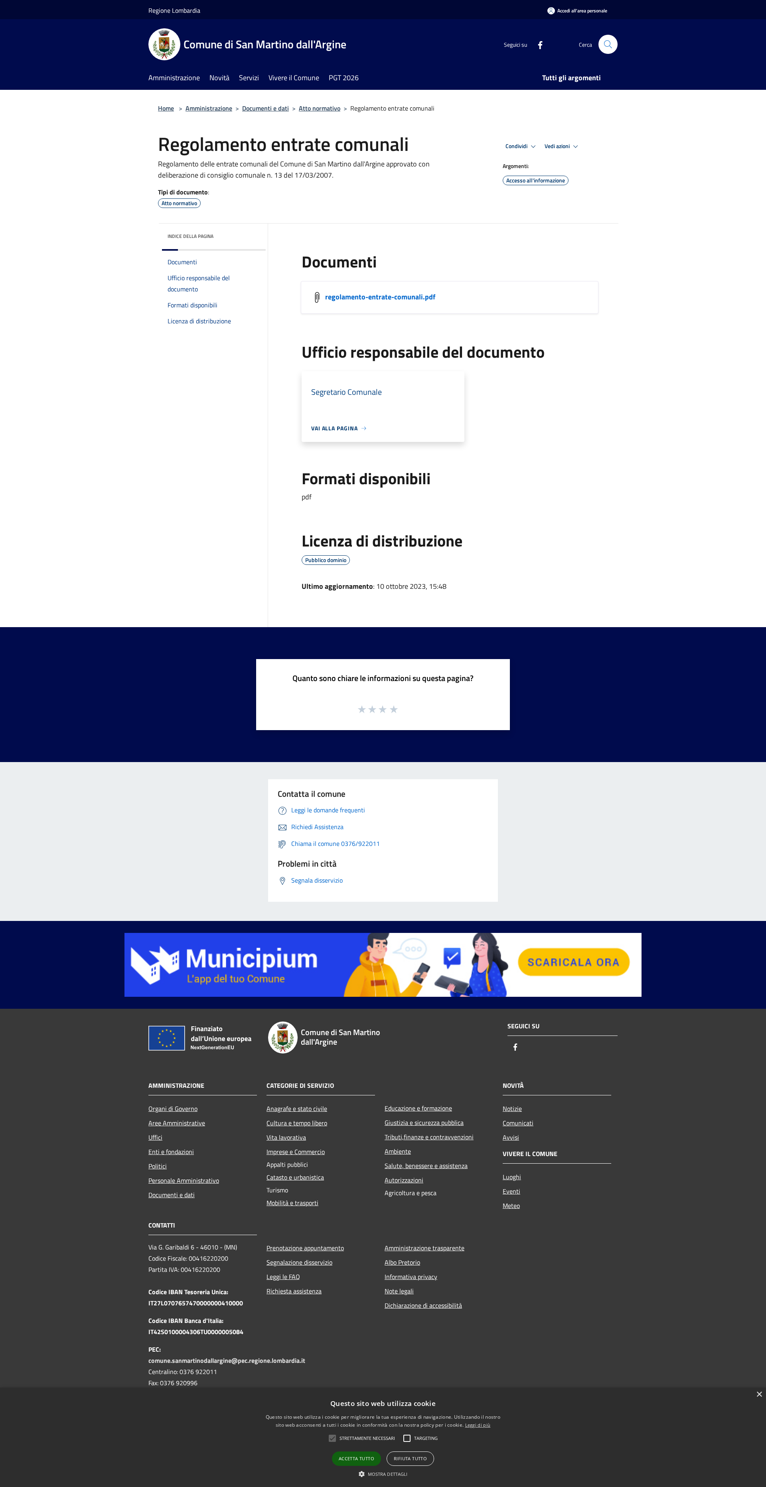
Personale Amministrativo (183, 1180)
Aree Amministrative (176, 1123)
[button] (367, 1438)
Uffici (155, 1137)
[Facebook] (537, 44)
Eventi (511, 1191)
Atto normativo (319, 108)
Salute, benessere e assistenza (426, 1165)
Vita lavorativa (286, 1137)
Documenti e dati (265, 108)
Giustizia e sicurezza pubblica (424, 1122)
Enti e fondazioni (171, 1151)
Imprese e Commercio (296, 1151)
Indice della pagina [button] (190, 236)
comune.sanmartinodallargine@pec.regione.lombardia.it (226, 1360)
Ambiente (398, 1151)
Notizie (512, 1108)
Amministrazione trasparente (424, 1248)
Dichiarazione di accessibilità (423, 1305)
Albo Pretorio (402, 1262)
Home (166, 108)
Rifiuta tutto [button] (410, 1458)
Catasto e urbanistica (295, 1177)
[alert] (383, 1437)
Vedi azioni (558, 146)
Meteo (511, 1205)
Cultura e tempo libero (297, 1123)
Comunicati (518, 1123)
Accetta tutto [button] (356, 1458)
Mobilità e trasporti (292, 1203)
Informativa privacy (411, 1276)
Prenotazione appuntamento (305, 1248)
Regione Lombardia (174, 10)
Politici (157, 1166)
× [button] (759, 1395)
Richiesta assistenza (294, 1291)
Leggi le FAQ (283, 1276)
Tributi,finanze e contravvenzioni (429, 1137)
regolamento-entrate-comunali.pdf (380, 296)
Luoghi (512, 1177)
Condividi (517, 146)
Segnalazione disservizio (299, 1262)
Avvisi (511, 1137)
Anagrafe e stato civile (297, 1108)
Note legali (399, 1291)
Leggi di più (478, 1425)
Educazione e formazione (418, 1108)
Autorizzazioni (404, 1180)
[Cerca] (608, 44)
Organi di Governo (172, 1108)
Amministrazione (209, 108)
